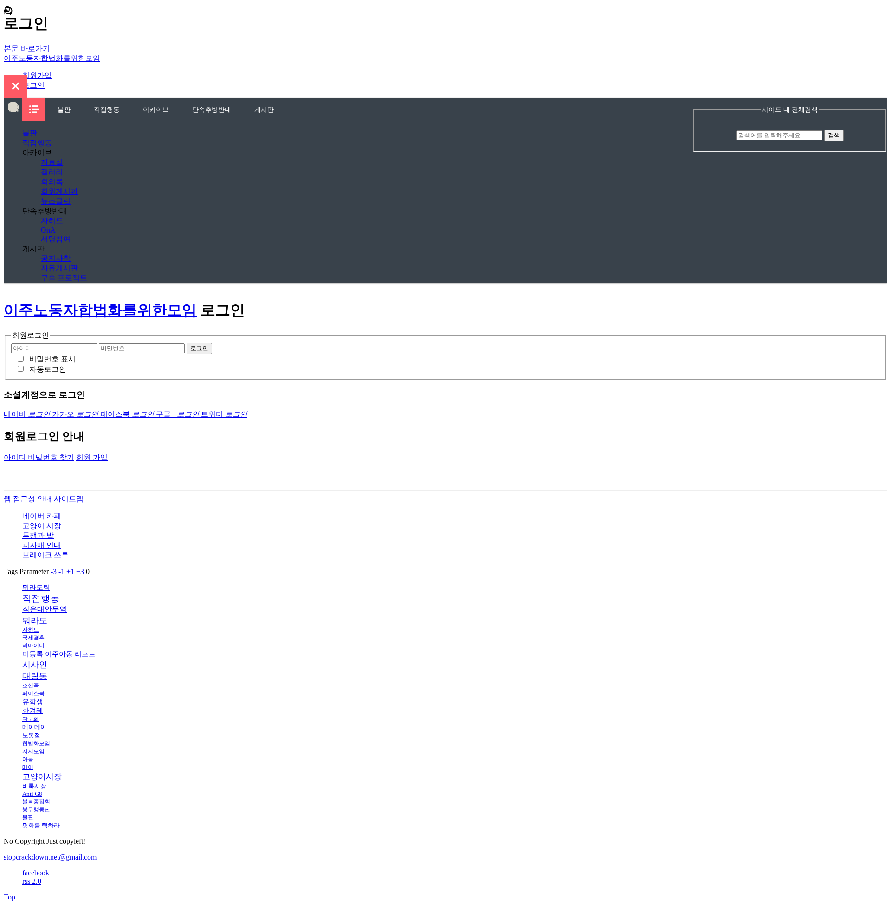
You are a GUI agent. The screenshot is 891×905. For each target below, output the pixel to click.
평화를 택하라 (41, 825)
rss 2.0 (31, 881)
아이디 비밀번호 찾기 (39, 457)
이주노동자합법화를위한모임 (52, 58)
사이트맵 (69, 499)
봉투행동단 (36, 809)
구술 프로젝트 (64, 278)
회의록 (52, 182)
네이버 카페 (41, 516)
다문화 (30, 719)
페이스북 (33, 693)
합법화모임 (36, 743)
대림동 (34, 676)
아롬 (27, 759)
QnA (48, 230)
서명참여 (56, 239)
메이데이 (34, 727)
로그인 (33, 85)
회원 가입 (92, 457)
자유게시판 (59, 268)
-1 (61, 571)
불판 (64, 109)
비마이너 (33, 645)
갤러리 (52, 172)
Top (9, 897)
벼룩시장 (34, 785)
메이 (27, 767)
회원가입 (37, 75)
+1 (70, 571)
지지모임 (33, 751)
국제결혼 (33, 637)
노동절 (31, 735)
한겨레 (32, 710)
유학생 (32, 701)
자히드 (52, 221)
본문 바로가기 (27, 48)
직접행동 (107, 109)
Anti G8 (32, 793)
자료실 (52, 162)
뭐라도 (34, 620)
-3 (54, 571)
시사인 (34, 664)
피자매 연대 (41, 545)
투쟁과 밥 (38, 535)
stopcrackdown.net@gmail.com (50, 857)
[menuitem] (64, 109)
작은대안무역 (44, 609)
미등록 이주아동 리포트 (59, 654)
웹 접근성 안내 (28, 499)
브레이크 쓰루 (45, 555)
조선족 (30, 685)
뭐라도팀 (36, 587)
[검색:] (780, 134)
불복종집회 (36, 801)
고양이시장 (42, 776)
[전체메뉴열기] (33, 109)
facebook (35, 873)
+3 (80, 571)
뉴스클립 (56, 201)
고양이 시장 (41, 526)
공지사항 (56, 258)
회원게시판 (59, 191)
